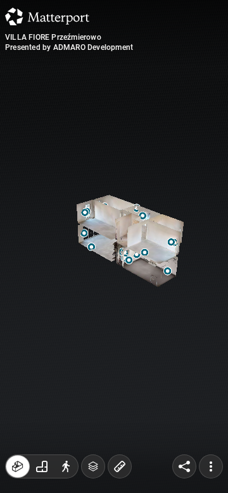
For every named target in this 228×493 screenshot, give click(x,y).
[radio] (18, 466)
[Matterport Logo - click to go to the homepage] (47, 16)
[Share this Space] (184, 466)
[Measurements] (120, 466)
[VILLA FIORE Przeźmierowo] (114, 246)
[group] (42, 466)
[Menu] (211, 466)
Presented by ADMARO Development (69, 47)
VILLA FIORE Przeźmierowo (53, 37)
